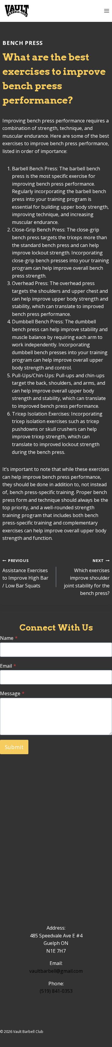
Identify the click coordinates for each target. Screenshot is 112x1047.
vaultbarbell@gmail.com (56, 971)
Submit (14, 747)
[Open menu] (106, 11)
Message (12, 693)
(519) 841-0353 (56, 991)
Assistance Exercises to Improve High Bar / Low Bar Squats (25, 573)
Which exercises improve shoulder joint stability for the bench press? (87, 577)
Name (9, 638)
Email (8, 666)
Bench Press (22, 42)
